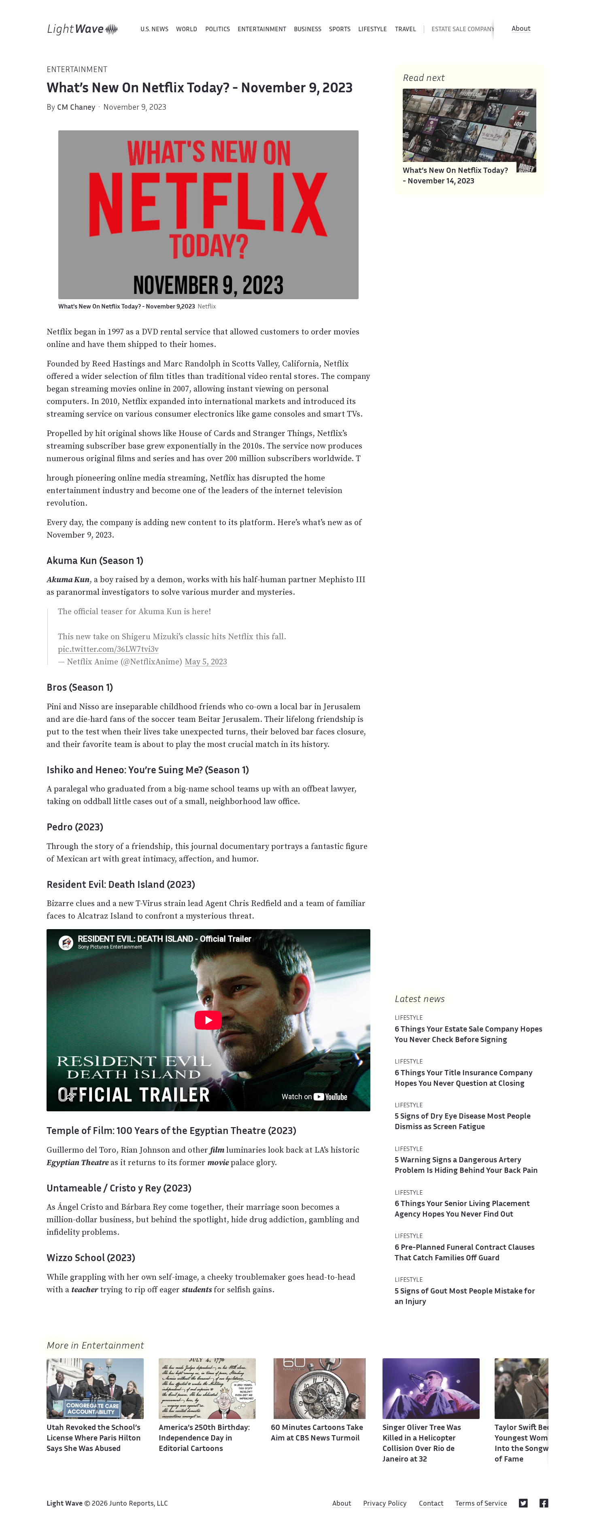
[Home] (83, 29)
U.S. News (154, 29)
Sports (340, 29)
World (186, 29)
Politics (217, 29)
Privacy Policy (385, 1504)
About (521, 29)
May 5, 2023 (206, 661)
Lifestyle (372, 29)
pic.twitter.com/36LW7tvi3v (108, 649)
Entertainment (262, 29)
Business (307, 29)
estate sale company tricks (473, 29)
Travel (405, 29)
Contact (431, 1504)
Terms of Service (481, 1504)
